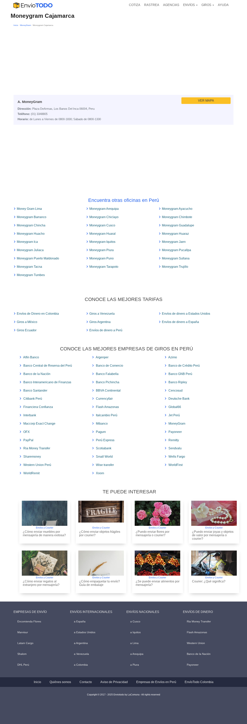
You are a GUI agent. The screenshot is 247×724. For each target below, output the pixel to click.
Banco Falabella (107, 374)
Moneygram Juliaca (30, 250)
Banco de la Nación (36, 374)
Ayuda (223, 5)
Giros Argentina (100, 322)
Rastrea (151, 5)
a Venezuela (81, 653)
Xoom (100, 473)
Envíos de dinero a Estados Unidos (186, 313)
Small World (104, 456)
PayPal (28, 440)
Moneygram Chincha (31, 225)
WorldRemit (31, 473)
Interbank (29, 415)
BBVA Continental (108, 390)
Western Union (196, 643)
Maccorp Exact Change (39, 423)
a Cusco (135, 621)
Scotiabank (103, 448)
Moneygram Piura (101, 250)
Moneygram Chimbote (177, 217)
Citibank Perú (32, 398)
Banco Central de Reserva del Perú (47, 365)
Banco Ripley (177, 382)
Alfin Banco (31, 357)
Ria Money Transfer (36, 448)
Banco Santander (35, 390)
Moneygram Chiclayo (103, 217)
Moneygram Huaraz (175, 233)
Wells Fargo (176, 456)
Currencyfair (104, 398)
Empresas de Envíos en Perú (156, 682)
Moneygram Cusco (102, 225)
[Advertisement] (123, 56)
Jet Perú (174, 415)
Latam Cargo (25, 643)
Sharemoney (32, 456)
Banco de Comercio (109, 365)
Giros (206, 5)
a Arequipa (136, 653)
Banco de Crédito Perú (184, 365)
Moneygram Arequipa (104, 208)
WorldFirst (175, 465)
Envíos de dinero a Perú (105, 330)
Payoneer (175, 431)
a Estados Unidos (84, 632)
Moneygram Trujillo (175, 266)
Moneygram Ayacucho (177, 208)
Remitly (173, 440)
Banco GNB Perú (180, 374)
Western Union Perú (37, 465)
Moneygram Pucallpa (176, 250)
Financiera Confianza (38, 407)
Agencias (171, 5)
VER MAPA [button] (206, 100)
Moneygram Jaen (174, 241)
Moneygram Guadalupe (178, 225)
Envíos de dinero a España (180, 322)
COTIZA (134, 5)
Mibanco (102, 423)
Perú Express (105, 440)
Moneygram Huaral (102, 233)
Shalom (22, 653)
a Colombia (81, 664)
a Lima (134, 643)
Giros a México (27, 322)
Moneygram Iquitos (102, 241)
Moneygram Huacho (31, 233)
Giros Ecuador (26, 330)
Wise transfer (105, 465)
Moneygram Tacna (29, 266)
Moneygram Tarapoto (103, 266)
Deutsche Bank (178, 398)
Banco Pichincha (107, 382)
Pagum (101, 431)
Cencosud (175, 390)
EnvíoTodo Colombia (199, 682)
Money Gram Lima (29, 208)
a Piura (134, 664)
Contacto (86, 682)
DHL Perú (23, 664)
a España (79, 621)
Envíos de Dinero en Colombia (38, 313)
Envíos (189, 5)
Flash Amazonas (107, 407)
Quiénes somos (60, 682)
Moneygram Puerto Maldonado (38, 258)
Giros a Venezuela (102, 313)
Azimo (172, 357)
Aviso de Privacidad (114, 682)
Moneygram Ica (27, 241)
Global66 (174, 407)
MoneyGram (25, 25)
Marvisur (22, 632)
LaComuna (134, 694)
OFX (26, 431)
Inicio (16, 25)
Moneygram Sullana (175, 258)
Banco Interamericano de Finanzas (47, 382)
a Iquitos (135, 632)
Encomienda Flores (29, 621)
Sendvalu (175, 448)
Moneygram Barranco (31, 217)
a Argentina (81, 643)
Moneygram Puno (101, 258)
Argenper (102, 357)
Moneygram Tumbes (31, 275)
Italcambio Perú (106, 415)
